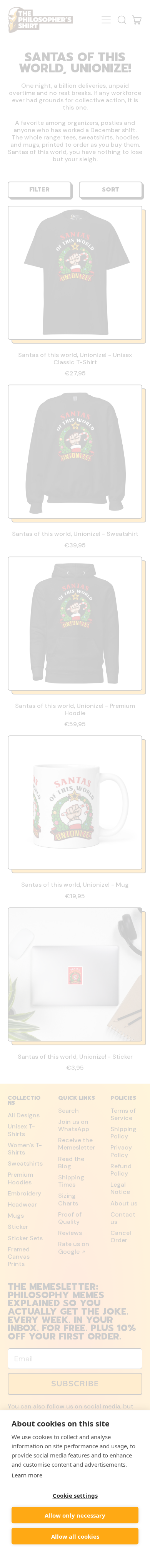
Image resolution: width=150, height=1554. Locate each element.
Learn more (27, 1475)
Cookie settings (75, 1495)
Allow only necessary (75, 1515)
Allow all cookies (75, 1536)
